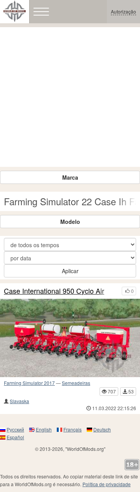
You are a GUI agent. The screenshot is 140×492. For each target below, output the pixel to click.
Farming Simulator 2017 (29, 382)
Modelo (70, 221)
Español (15, 437)
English (44, 429)
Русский (15, 429)
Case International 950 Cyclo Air (54, 291)
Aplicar (70, 271)
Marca (70, 177)
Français (72, 429)
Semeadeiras (76, 382)
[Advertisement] (70, 97)
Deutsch (102, 429)
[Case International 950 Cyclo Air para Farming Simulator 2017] (70, 338)
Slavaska (19, 401)
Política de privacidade (106, 484)
